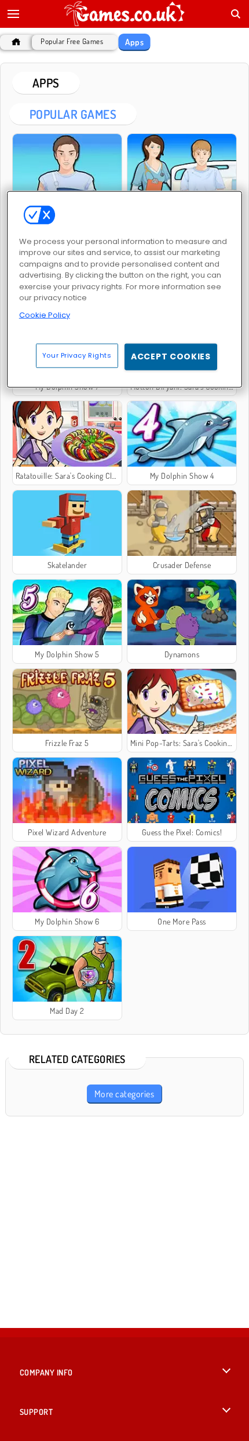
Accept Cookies (171, 356)
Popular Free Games (72, 41)
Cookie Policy (44, 315)
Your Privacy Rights (77, 355)
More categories (124, 1094)
